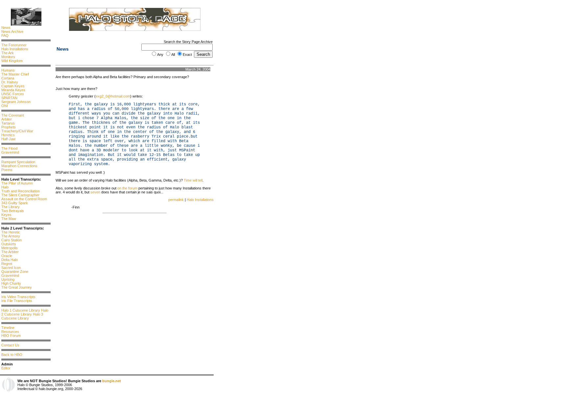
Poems (6, 170)
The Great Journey (16, 287)
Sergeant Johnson (16, 102)
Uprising (7, 279)
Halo (5, 187)
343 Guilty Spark (14, 203)
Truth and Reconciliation (20, 191)
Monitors (8, 57)
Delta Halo (9, 260)
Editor (6, 368)
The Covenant (12, 115)
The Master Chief (15, 74)
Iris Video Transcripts (18, 297)
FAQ (5, 35)
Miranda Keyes (13, 90)
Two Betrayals (12, 211)
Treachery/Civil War (17, 131)
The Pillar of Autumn (17, 183)
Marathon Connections (19, 166)
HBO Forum (11, 336)
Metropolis (9, 248)
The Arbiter (10, 252)
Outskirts (8, 244)
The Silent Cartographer (20, 195)
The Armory (10, 236)
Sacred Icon (11, 268)
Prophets (8, 127)
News (6, 28)
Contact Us (10, 345)
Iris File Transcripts (16, 301)
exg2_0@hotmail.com (113, 96)
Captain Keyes (13, 86)
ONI (4, 106)
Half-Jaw (8, 139)
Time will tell (193, 180)
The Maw (8, 219)
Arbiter (6, 119)
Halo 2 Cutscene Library (24, 312)
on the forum (127, 188)
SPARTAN (9, 98)
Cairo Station (11, 240)
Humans (8, 70)
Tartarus (8, 123)
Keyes (6, 215)
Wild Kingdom (12, 61)
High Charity (11, 283)
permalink (176, 200)
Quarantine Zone (14, 272)
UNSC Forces (12, 94)
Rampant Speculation (18, 162)
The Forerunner (14, 45)
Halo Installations (14, 49)
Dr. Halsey (9, 82)
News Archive (12, 31)
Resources (10, 332)
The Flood (9, 148)
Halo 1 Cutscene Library (20, 310)
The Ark (7, 53)
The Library (10, 207)
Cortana (7, 78)
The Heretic (10, 232)
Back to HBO (11, 355)
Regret (6, 264)
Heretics (8, 135)
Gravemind (10, 152)
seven (95, 192)
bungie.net (111, 381)
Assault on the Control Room (24, 199)
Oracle (6, 256)
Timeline (7, 328)
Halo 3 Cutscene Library (22, 316)
